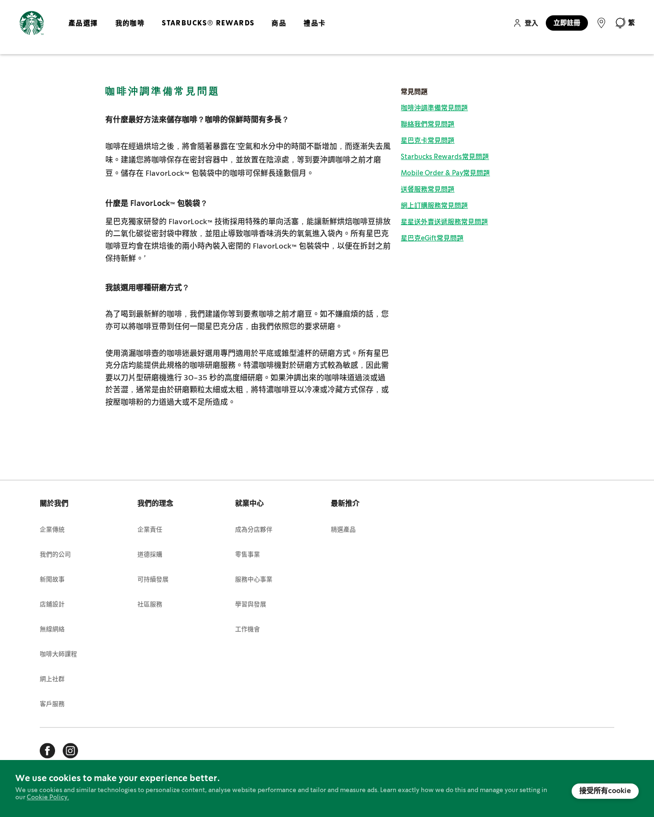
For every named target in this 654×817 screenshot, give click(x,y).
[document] (327, 788)
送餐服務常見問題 (427, 189)
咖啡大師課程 (58, 654)
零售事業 (247, 555)
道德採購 (149, 555)
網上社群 (52, 679)
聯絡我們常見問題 (427, 124)
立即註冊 (566, 23)
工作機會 (247, 629)
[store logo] (31, 26)
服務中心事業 (253, 580)
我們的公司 (55, 555)
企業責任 (149, 530)
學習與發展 (250, 604)
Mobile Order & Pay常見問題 (445, 173)
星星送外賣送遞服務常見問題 (444, 222)
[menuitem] (83, 31)
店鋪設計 (52, 604)
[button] (625, 23)
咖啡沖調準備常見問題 (434, 108)
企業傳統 (52, 530)
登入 (531, 23)
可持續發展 (153, 580)
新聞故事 (52, 580)
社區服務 (149, 604)
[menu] (195, 31)
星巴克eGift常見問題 (432, 238)
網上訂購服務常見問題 (434, 206)
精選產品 (343, 530)
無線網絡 (52, 629)
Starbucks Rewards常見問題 (445, 157)
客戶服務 (52, 704)
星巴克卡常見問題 (427, 140)
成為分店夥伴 (253, 530)
